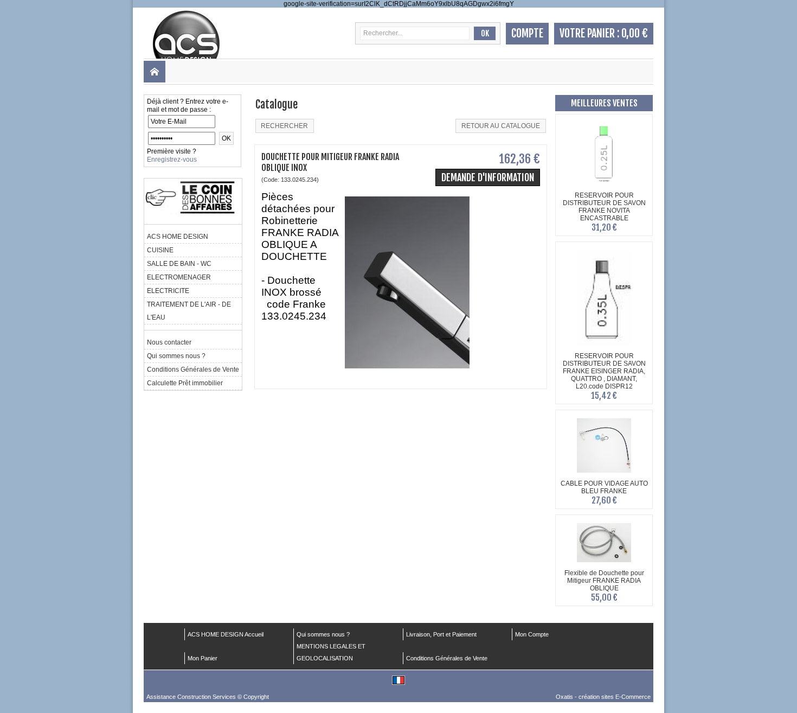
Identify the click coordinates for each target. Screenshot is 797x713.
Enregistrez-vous (172, 159)
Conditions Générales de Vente (193, 369)
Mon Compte (532, 634)
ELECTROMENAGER (179, 277)
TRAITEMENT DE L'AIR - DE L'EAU (189, 311)
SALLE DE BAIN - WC (179, 264)
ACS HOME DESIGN (177, 236)
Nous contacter (169, 342)
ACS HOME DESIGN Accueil (225, 634)
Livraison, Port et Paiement (441, 634)
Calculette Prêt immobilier (185, 383)
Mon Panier (202, 658)
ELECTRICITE (168, 291)
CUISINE (160, 250)
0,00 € (634, 33)
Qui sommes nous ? (176, 356)
